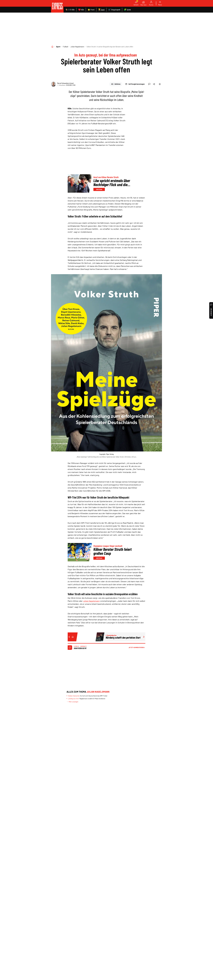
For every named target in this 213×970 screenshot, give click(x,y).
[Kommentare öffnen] (149, 84)
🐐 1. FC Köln (70, 9)
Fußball (65, 47)
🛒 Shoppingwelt (114, 9)
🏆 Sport (101, 9)
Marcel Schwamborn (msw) (65, 83)
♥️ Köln (81, 9)
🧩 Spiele (127, 9)
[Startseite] (52, 47)
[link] (57, 6)
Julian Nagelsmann (77, 47)
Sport (58, 47)
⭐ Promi (91, 9)
